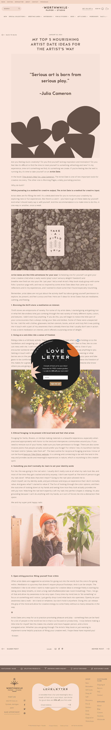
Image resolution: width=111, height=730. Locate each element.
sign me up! (55, 384)
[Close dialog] (78, 340)
